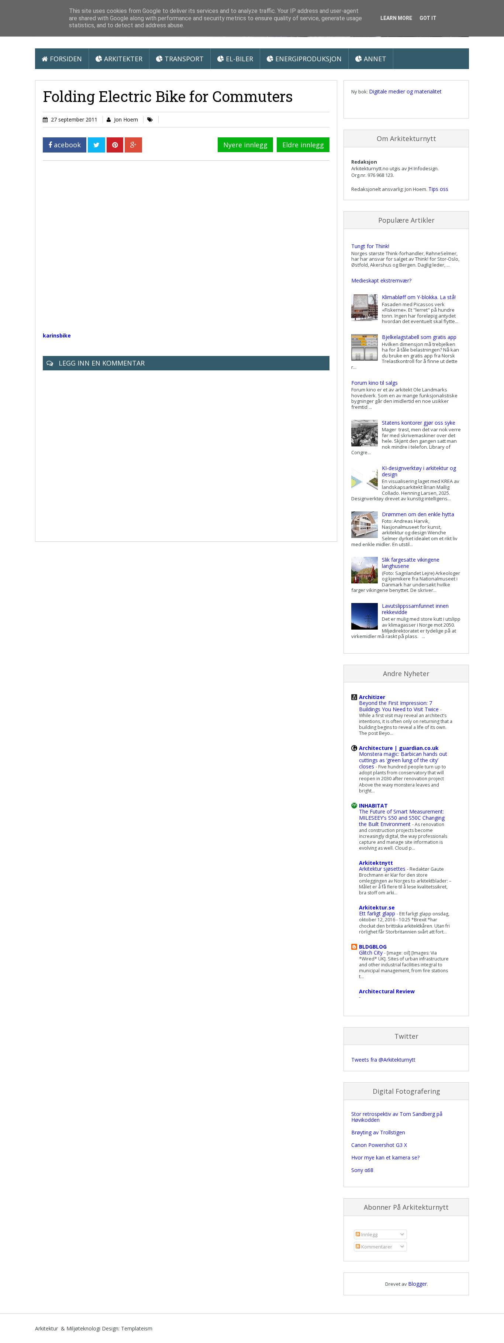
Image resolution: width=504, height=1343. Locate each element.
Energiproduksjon (307, 58)
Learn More (396, 18)
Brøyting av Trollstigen (378, 1132)
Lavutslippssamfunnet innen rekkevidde (415, 609)
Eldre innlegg (303, 144)
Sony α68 (362, 1170)
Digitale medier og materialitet (405, 91)
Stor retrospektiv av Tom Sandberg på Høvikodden (396, 1117)
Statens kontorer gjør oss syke (418, 422)
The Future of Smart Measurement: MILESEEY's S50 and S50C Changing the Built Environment (402, 818)
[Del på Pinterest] (115, 145)
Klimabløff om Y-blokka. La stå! (419, 297)
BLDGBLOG (373, 946)
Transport (183, 58)
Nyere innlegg (245, 144)
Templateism (136, 1328)
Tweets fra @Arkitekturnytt (383, 1059)
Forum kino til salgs (374, 382)
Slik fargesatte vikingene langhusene (410, 562)
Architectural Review (387, 991)
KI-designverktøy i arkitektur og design (419, 471)
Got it (428, 18)
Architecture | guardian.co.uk (399, 747)
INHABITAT (373, 805)
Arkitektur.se (377, 907)
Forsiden (65, 58)
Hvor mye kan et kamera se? (385, 1157)
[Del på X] (96, 145)
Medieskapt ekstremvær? (381, 280)
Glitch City (371, 952)
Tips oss (438, 188)
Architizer (372, 696)
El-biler (238, 58)
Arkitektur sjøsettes (383, 868)
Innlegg (368, 1234)
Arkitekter (122, 58)
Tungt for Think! (370, 246)
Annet (374, 58)
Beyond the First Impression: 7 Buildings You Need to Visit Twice (399, 706)
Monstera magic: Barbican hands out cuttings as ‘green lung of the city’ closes (403, 760)
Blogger (417, 1283)
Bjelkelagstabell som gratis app (419, 336)
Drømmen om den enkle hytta (418, 514)
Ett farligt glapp (378, 913)
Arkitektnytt (376, 862)
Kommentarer (376, 1246)
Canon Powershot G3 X (379, 1144)
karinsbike (57, 335)
